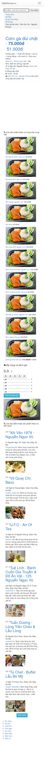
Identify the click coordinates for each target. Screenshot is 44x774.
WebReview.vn (9, 3)
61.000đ (26, 359)
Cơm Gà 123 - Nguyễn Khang (19, 76)
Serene (8, 539)
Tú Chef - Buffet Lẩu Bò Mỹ (21, 674)
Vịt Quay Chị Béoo (18, 480)
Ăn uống (8, 721)
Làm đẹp (8, 728)
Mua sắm (8, 733)
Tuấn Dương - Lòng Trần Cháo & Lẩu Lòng (20, 626)
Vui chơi (8, 731)
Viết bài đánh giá (11, 395)
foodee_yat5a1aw (12, 493)
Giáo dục (8, 736)
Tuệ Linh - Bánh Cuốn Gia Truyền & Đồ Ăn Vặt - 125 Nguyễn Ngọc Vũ (21, 574)
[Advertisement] (22, 106)
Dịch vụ (8, 738)
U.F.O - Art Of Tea (19, 526)
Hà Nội (12, 68)
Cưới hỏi (8, 726)
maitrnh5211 (10, 590)
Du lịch (7, 723)
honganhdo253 (11, 447)
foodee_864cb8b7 (13, 687)
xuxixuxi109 (10, 641)
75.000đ (16, 43)
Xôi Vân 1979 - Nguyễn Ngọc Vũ (20, 434)
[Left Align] (6, 376)
